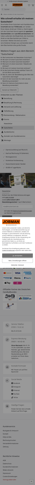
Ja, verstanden (17, 256)
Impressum (21, 265)
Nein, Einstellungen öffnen (17, 261)
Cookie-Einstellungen (8, 250)
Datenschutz (14, 265)
